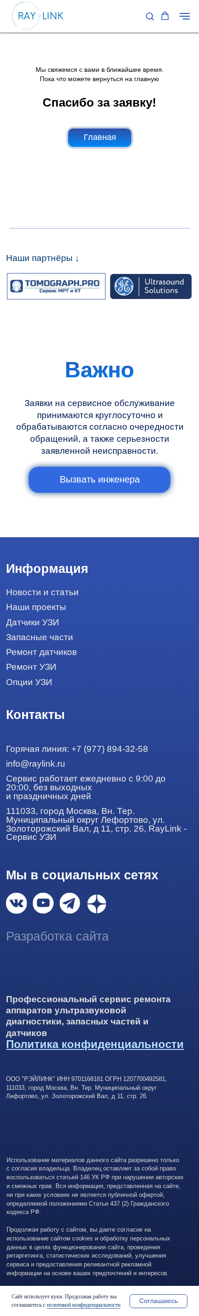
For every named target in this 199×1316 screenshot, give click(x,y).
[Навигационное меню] (185, 16)
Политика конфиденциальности (95, 1044)
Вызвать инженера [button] (100, 479)
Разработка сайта (57, 936)
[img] (16, 903)
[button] (149, 16)
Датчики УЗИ (32, 622)
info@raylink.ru (35, 764)
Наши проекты (36, 607)
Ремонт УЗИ (31, 667)
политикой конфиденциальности (83, 1305)
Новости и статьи (42, 592)
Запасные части (39, 637)
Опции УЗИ (29, 682)
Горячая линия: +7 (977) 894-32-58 (77, 749)
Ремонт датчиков (41, 652)
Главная (100, 137)
